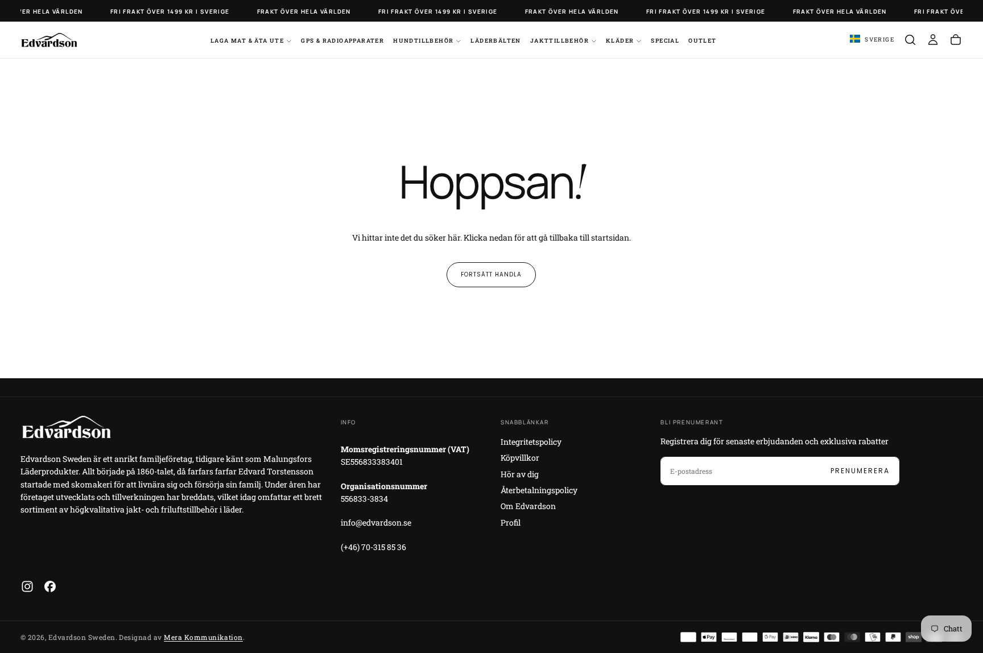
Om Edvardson (528, 506)
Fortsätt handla (491, 274)
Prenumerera (860, 471)
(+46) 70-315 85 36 (373, 547)
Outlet (702, 40)
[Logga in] (933, 40)
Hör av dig (520, 474)
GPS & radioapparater (342, 40)
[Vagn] (956, 40)
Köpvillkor (520, 457)
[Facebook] (50, 586)
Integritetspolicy (531, 441)
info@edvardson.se (376, 522)
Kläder (620, 40)
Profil (511, 522)
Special (665, 40)
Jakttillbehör (559, 40)
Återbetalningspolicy (539, 490)
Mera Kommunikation (203, 637)
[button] (872, 39)
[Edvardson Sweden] (65, 427)
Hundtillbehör (423, 40)
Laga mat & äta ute (247, 40)
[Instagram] (27, 586)
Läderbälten (495, 40)
